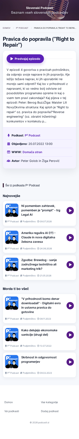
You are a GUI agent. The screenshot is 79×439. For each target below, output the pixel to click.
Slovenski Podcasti (39, 8)
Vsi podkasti (11, 411)
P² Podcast (22, 28)
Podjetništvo (29, 221)
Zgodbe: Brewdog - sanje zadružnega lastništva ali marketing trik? (39, 264)
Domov (7, 28)
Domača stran (32, 152)
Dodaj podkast (50, 411)
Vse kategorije (49, 402)
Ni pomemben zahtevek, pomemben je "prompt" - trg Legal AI (40, 210)
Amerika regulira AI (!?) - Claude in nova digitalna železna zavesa (38, 237)
